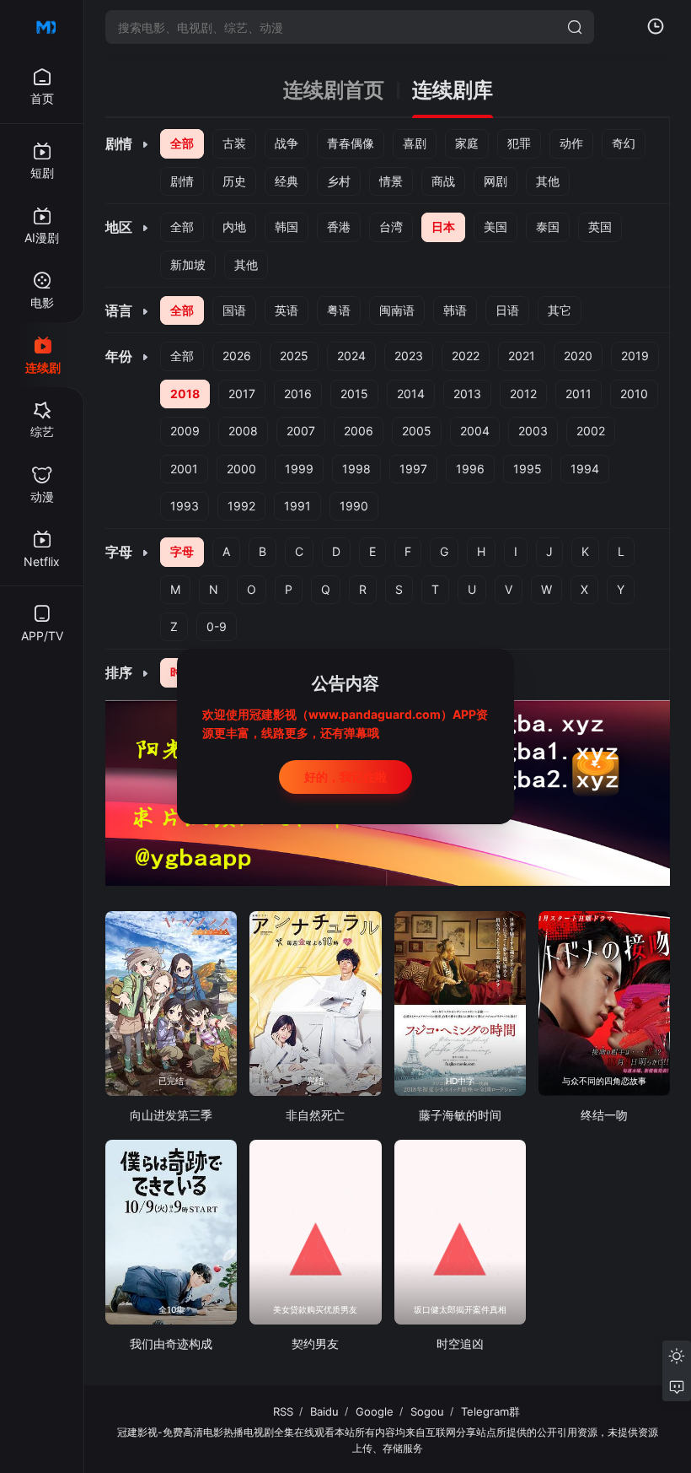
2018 (185, 393)
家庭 (467, 143)
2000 (241, 468)
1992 (241, 506)
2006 (358, 431)
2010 (634, 393)
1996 (470, 468)
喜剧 (414, 143)
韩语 (455, 310)
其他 (548, 181)
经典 (286, 181)
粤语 (339, 310)
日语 (507, 310)
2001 (184, 468)
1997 (413, 468)
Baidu (324, 1411)
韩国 (286, 226)
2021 (521, 355)
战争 (286, 143)
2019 (635, 355)
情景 (391, 181)
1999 (299, 468)
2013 (467, 393)
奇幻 (623, 143)
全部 (182, 143)
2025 (294, 355)
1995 (527, 468)
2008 (243, 431)
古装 (234, 143)
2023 (408, 355)
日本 (443, 226)
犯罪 (519, 143)
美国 (495, 226)
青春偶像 (350, 143)
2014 (411, 393)
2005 (416, 431)
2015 (354, 393)
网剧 (495, 181)
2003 (533, 431)
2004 (475, 431)
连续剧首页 (333, 90)
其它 (559, 310)
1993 (184, 506)
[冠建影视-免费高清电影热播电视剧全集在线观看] (42, 26)
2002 (590, 431)
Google (375, 1411)
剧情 (182, 181)
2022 (465, 355)
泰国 (548, 226)
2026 (236, 355)
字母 (182, 551)
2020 (578, 355)
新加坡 (188, 264)
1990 (354, 506)
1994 (584, 468)
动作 (571, 143)
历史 (234, 181)
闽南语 (397, 310)
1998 (356, 468)
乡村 (339, 181)
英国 (600, 226)
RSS (283, 1411)
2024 (351, 355)
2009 (185, 431)
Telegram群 (490, 1411)
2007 (301, 431)
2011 (578, 393)
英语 (286, 310)
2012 (523, 393)
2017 (241, 393)
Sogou (427, 1411)
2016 (298, 393)
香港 (339, 226)
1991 (297, 506)
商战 (443, 181)
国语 (234, 310)
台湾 (391, 226)
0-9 (216, 626)
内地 (234, 226)
